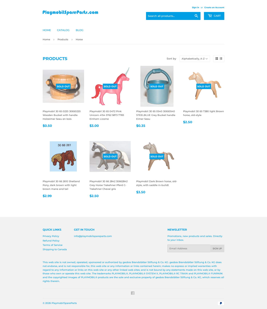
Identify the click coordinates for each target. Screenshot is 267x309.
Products (63, 39)
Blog (79, 30)
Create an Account (214, 7)
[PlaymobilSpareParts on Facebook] (133, 293)
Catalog (63, 30)
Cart (217, 15)
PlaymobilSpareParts (64, 303)
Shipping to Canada (55, 249)
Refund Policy (51, 240)
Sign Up (217, 248)
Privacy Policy (51, 236)
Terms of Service (52, 244)
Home (47, 30)
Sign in (195, 7)
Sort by (171, 58)
